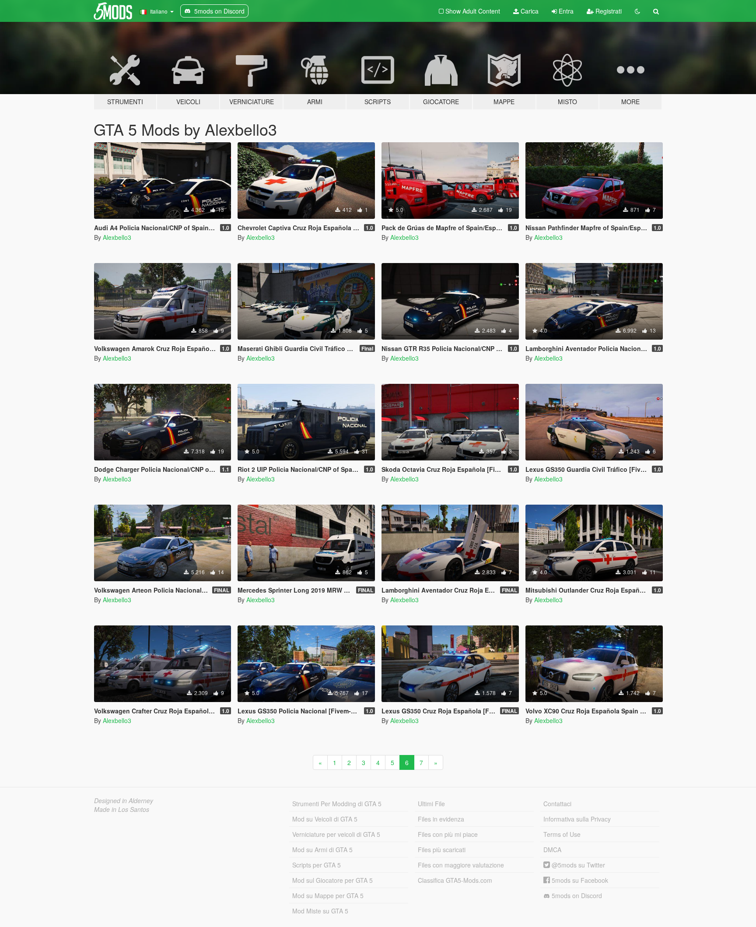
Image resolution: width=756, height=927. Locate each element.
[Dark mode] (637, 11)
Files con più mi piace (448, 834)
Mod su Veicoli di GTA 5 (324, 819)
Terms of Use (562, 834)
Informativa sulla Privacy (577, 819)
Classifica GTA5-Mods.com (455, 880)
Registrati (608, 11)
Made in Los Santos (121, 809)
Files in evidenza (441, 819)
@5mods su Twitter (577, 864)
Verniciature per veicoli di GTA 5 (336, 834)
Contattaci (557, 803)
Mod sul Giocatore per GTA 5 (332, 880)
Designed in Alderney (123, 800)
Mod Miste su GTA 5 (320, 910)
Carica (529, 11)
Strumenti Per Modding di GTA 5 (337, 803)
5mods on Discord (576, 895)
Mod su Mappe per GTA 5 (328, 895)
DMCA (552, 849)
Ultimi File (431, 803)
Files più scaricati (442, 849)
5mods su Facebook (579, 880)
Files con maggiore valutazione (461, 864)
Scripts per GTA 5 (316, 864)
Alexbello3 (117, 237)
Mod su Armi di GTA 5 (322, 849)
